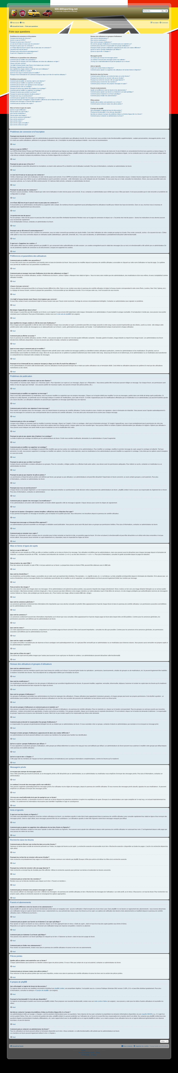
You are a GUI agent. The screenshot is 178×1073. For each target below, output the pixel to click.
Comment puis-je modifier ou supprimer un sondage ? (25, 90)
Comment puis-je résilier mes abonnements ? (104, 95)
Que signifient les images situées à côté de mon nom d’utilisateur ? (29, 69)
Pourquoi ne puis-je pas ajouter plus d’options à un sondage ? (28, 88)
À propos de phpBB (41, 990)
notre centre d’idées (100, 1001)
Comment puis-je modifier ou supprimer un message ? (26, 82)
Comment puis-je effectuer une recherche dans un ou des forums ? (110, 76)
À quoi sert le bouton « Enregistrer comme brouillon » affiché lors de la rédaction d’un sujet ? (37, 99)
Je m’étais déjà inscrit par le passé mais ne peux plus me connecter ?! (30, 47)
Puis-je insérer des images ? (18, 115)
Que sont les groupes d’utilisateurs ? (101, 42)
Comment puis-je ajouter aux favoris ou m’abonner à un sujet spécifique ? (112, 92)
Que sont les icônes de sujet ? (19, 124)
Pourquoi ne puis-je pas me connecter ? (21, 45)
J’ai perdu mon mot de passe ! (19, 49)
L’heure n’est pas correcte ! (18, 63)
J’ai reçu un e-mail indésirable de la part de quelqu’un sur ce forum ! (110, 61)
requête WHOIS (147, 1014)
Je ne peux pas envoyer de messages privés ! (104, 57)
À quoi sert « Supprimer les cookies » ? (21, 53)
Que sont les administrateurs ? (99, 38)
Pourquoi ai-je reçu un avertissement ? (21, 96)
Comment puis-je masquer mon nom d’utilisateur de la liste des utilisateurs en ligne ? (34, 61)
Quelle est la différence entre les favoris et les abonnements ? (109, 90)
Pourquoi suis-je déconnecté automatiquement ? (24, 51)
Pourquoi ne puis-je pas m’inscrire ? (20, 42)
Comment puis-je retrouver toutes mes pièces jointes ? (107, 104)
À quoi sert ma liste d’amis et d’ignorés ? (102, 68)
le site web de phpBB (63, 314)
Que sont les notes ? (16, 121)
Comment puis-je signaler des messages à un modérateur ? (27, 98)
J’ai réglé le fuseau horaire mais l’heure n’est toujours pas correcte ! (30, 65)
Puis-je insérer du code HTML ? (19, 111)
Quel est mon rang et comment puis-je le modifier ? (25, 72)
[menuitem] (22, 22)
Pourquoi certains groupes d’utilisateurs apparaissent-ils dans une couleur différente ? (116, 47)
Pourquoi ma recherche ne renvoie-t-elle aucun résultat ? (107, 78)
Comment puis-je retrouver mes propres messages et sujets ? (109, 83)
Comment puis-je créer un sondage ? (21, 86)
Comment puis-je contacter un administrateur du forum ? (107, 116)
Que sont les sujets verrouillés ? (19, 122)
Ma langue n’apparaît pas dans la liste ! (21, 67)
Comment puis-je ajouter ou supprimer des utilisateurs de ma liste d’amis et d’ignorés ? (116, 70)
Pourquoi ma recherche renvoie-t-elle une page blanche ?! (107, 80)
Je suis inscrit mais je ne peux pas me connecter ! (24, 44)
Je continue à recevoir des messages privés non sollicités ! (108, 59)
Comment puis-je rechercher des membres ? (104, 82)
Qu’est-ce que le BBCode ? (18, 110)
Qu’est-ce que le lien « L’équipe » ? (101, 51)
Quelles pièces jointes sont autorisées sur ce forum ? (106, 102)
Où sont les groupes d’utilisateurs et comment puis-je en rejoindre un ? (111, 44)
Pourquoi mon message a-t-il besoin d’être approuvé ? (26, 101)
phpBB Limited (59, 988)
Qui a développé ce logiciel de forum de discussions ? (106, 110)
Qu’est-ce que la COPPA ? (18, 40)
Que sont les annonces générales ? (20, 117)
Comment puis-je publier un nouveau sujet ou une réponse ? (27, 81)
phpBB (83, 1050)
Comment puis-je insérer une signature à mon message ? (27, 84)
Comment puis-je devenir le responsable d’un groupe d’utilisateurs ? (110, 45)
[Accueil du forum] (32, 12)
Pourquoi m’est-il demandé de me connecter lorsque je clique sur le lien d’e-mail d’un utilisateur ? (38, 74)
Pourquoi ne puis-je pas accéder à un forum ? (23, 92)
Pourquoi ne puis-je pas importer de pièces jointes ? (25, 94)
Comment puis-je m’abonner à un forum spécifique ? (106, 94)
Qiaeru (98, 1052)
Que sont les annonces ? (17, 119)
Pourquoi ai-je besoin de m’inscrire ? (20, 38)
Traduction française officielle (86, 1052)
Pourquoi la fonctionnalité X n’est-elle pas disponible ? (106, 112)
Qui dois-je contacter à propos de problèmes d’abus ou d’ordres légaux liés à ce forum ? (116, 114)
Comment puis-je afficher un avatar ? (21, 71)
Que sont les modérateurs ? (99, 40)
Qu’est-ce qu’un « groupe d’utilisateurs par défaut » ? (106, 49)
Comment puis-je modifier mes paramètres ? (23, 59)
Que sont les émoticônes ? (18, 113)
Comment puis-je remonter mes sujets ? (22, 103)
